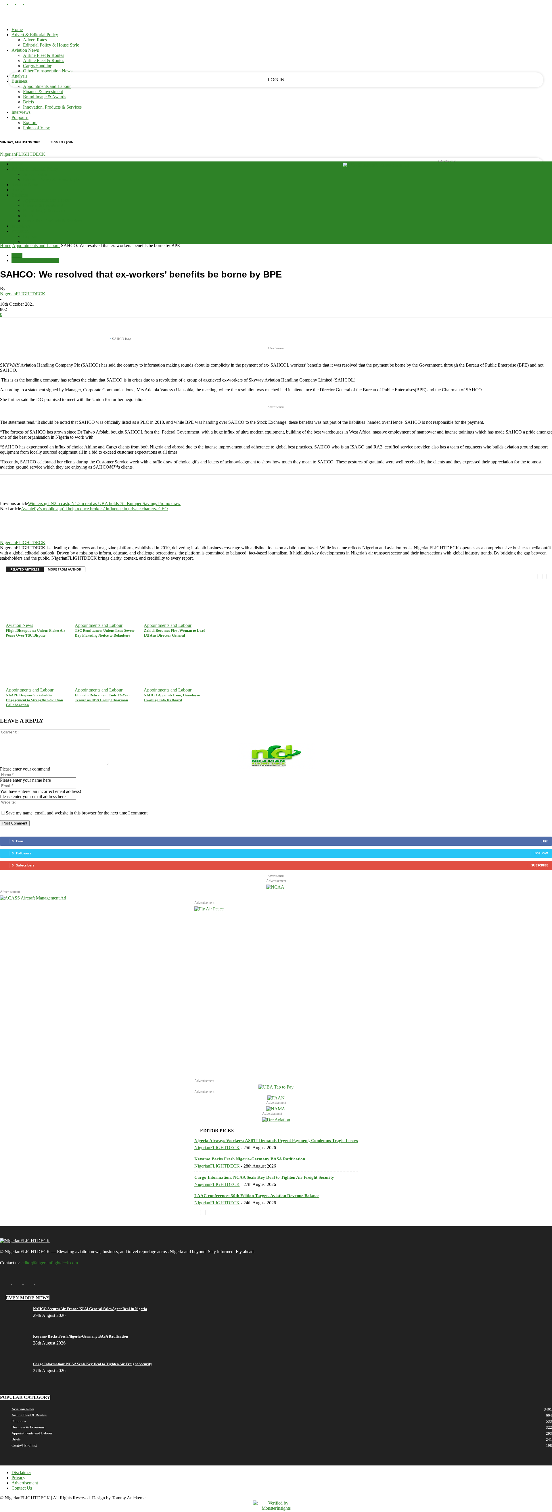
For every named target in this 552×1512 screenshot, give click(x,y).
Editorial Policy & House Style (51, 45)
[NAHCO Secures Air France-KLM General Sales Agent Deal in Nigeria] (12, 1308)
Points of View (36, 127)
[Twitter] (30, 326)
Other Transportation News (47, 70)
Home (17, 29)
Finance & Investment (43, 91)
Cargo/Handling (37, 65)
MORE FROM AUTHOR (64, 569)
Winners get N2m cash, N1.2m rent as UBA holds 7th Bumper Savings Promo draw (104, 503)
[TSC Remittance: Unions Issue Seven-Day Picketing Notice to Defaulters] (101, 580)
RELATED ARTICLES (24, 569)
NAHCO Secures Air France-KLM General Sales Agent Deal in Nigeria (90, 1309)
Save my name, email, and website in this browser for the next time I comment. (77, 812)
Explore (30, 122)
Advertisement (25, 1482)
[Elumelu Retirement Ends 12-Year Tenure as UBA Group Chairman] (94, 645)
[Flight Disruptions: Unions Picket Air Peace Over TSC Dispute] (23, 580)
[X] (20, 2)
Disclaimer (21, 1472)
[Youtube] (27, 2)
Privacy (18, 1477)
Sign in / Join (62, 142)
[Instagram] (12, 2)
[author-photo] (14, 537)
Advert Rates (35, 39)
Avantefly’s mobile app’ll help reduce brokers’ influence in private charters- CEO (94, 508)
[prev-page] (539, 576)
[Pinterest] (50, 326)
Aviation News (25, 50)
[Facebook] (4, 2)
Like (544, 841)
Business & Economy (28, 1427)
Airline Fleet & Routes (43, 55)
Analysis (19, 76)
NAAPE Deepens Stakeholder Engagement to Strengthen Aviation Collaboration (34, 700)
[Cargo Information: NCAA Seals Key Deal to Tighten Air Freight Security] (18, 1363)
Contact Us (22, 1488)
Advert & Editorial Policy (35, 34)
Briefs (28, 101)
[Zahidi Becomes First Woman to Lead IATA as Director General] (152, 580)
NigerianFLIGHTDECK (22, 293)
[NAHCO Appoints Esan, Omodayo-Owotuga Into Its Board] (152, 645)
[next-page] (545, 576)
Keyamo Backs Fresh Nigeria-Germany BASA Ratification (249, 1159)
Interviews (21, 112)
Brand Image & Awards (44, 96)
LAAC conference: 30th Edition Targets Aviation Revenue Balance (256, 1195)
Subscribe (539, 865)
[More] (92, 326)
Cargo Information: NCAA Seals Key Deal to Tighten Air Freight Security (264, 1177)
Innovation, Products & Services (52, 107)
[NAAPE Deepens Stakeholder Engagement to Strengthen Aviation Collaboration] (30, 645)
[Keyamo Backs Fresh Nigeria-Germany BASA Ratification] (17, 1336)
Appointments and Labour (47, 86)
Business (20, 81)
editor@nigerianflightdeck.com (50, 1262)
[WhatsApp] (71, 326)
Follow (541, 853)
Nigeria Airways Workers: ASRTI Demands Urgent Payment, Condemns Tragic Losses (276, 1140)
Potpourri (20, 117)
